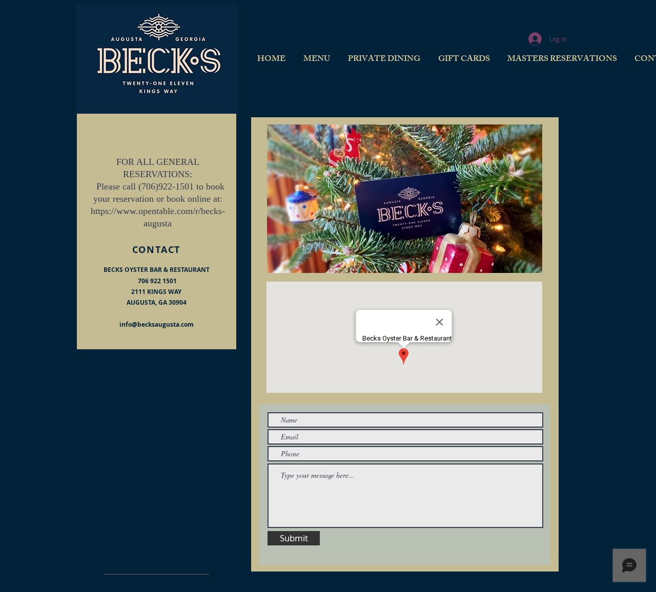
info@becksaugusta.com (156, 324)
